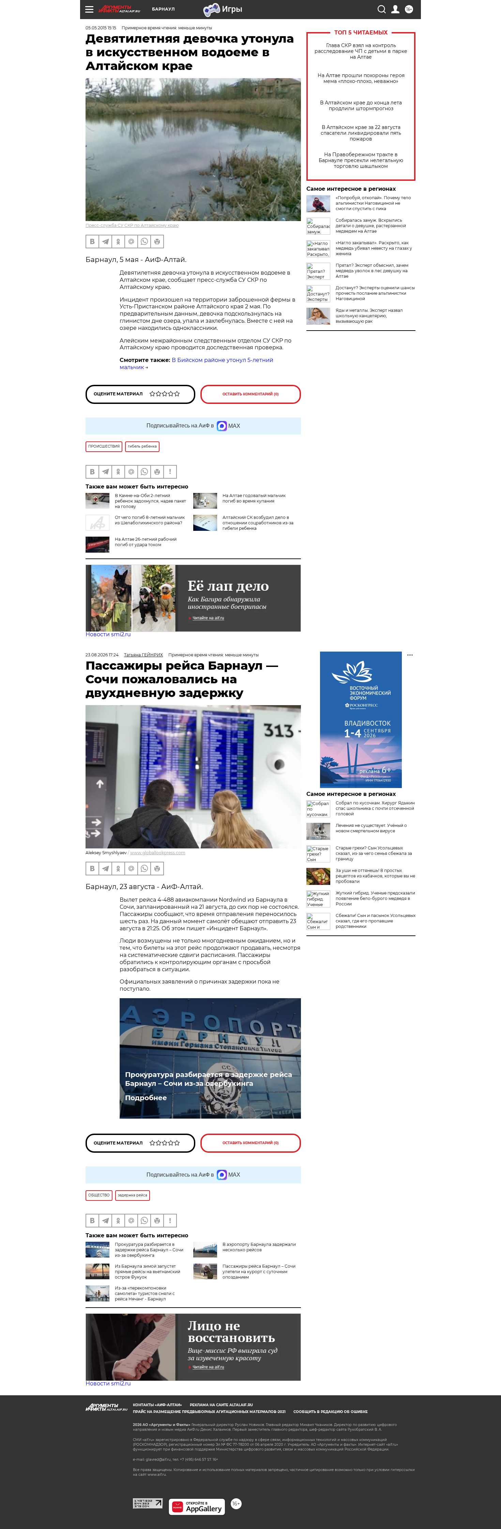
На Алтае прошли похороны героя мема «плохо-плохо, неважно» (361, 78)
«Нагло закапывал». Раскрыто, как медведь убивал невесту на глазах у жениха (374, 248)
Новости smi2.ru (108, 634)
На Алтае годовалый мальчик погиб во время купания (254, 498)
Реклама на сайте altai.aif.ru (221, 1405)
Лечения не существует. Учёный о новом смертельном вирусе (371, 828)
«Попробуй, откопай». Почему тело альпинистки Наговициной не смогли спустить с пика (373, 203)
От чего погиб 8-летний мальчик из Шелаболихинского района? (150, 520)
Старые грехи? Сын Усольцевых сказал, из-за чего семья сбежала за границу (374, 853)
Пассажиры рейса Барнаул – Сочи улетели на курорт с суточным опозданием (259, 1272)
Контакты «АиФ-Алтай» (157, 1405)
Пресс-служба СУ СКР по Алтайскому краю (132, 225)
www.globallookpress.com (157, 852)
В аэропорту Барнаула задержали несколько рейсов (259, 1247)
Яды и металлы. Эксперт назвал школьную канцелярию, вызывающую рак (369, 316)
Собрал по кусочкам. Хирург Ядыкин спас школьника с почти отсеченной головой (375, 808)
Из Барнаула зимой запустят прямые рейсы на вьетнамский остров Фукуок (147, 1272)
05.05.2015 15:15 (101, 27)
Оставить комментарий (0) (251, 394)
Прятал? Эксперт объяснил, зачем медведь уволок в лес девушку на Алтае (372, 271)
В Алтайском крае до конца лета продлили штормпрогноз (361, 106)
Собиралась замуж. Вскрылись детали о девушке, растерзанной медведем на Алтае (371, 226)
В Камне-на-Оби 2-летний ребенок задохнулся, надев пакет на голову (150, 501)
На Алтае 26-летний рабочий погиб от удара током (146, 542)
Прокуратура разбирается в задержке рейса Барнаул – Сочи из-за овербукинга (208, 1079)
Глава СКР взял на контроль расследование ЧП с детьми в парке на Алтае (361, 51)
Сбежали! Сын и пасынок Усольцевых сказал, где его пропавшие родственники (375, 921)
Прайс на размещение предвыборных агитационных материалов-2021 (209, 1412)
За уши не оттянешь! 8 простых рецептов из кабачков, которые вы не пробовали (375, 876)
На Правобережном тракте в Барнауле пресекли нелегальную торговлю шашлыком (361, 160)
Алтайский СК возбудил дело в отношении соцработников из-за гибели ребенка (258, 523)
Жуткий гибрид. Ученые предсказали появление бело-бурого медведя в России (375, 898)
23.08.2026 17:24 (102, 654)
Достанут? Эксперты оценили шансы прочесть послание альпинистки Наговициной (375, 293)
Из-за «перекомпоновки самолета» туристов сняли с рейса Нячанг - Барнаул (145, 1293)
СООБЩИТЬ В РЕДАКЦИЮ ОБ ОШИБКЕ (330, 1412)
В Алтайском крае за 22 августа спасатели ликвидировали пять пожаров (361, 133)
